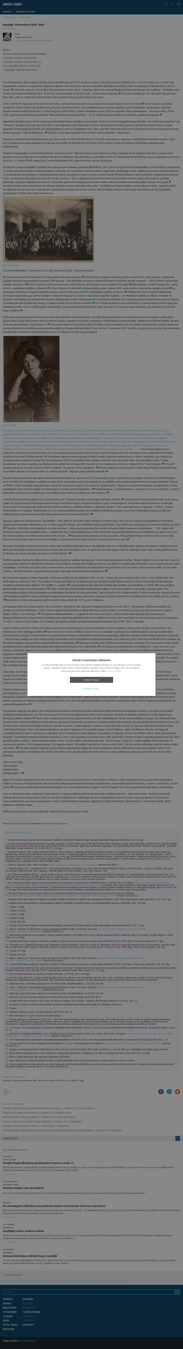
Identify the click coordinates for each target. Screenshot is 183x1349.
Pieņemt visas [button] (91, 680)
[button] (91, 689)
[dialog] (91, 674)
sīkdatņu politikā (114, 671)
